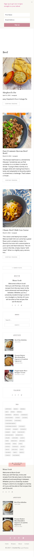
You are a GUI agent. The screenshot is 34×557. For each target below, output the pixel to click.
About (20, 544)
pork (20, 443)
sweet (15, 452)
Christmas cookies (11, 426)
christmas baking (10, 423)
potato (8, 446)
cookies (8, 429)
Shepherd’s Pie (9, 93)
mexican (22, 440)
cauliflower (9, 417)
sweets (21, 452)
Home (7, 544)
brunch (16, 414)
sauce (7, 449)
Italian (7, 438)
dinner (8, 432)
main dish (14, 440)
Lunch (22, 438)
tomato (8, 455)
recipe (22, 446)
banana (23, 409)
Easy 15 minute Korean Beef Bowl (15, 152)
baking (16, 409)
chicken (25, 417)
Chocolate (9, 420)
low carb (14, 438)
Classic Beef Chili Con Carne (16, 230)
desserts (23, 429)
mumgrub (14, 95)
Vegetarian (16, 455)
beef (7, 412)
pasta (14, 443)
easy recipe (21, 432)
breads (19, 412)
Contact (26, 544)
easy (14, 432)
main (7, 440)
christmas (17, 420)
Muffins (8, 443)
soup (21, 449)
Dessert (15, 429)
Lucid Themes (24, 548)
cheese (17, 417)
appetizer (8, 409)
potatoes (15, 446)
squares (8, 452)
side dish (14, 449)
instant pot (19, 435)
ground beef (9, 435)
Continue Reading (11, 103)
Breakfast (8, 414)
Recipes (13, 544)
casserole (24, 414)
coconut (21, 426)
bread (12, 412)
